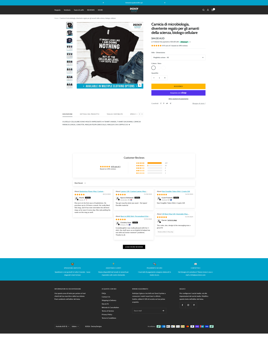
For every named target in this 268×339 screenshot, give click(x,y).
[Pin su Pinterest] (163, 103)
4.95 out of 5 (115, 167)
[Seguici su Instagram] (188, 305)
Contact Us (106, 297)
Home (56, 18)
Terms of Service (108, 311)
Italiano (74, 326)
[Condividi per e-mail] (170, 103)
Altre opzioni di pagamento (178, 99)
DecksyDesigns (96, 326)
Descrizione (67, 114)
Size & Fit (105, 304)
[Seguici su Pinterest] (194, 305)
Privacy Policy (107, 314)
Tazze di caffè (79, 10)
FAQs (104, 293)
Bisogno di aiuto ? (199, 103)
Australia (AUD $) (61, 326)
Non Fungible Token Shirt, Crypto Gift (176, 191)
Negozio (57, 10)
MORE (100, 10)
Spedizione (134, 114)
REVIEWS (91, 10)
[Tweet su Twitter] (167, 103)
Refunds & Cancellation (110, 307)
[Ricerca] (203, 10)
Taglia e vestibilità (115, 114)
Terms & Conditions (109, 318)
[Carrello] (212, 10)
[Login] (208, 10)
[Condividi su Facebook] (160, 103)
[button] (156, 46)
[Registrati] (163, 310)
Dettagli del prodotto (89, 114)
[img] (80, 194)
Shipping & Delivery (109, 300)
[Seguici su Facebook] (182, 305)
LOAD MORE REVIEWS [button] (134, 247)
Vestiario (67, 10)
